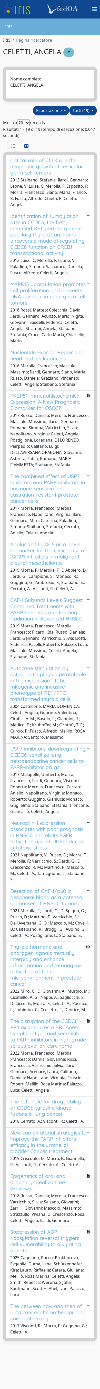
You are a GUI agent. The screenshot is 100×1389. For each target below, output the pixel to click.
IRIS (7, 40)
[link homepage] (18, 9)
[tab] (13, 146)
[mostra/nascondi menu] (94, 9)
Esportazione (49, 110)
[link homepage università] (63, 9)
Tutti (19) (82, 110)
